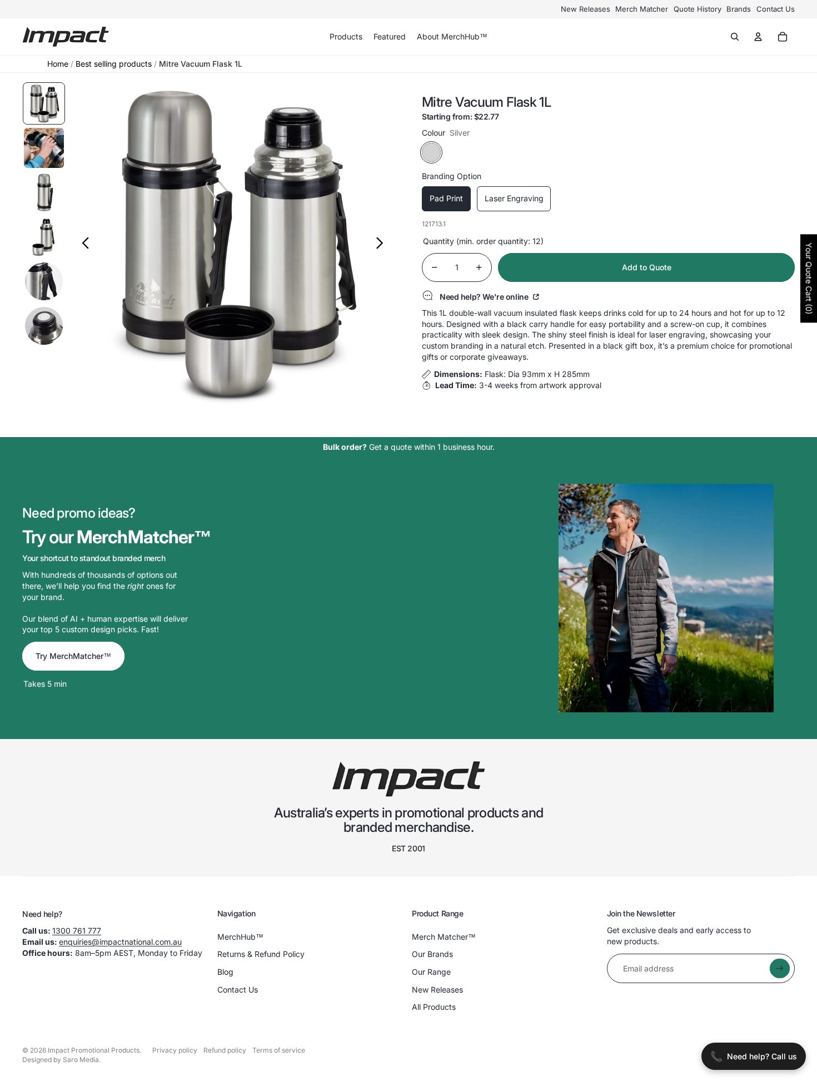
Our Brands (432, 954)
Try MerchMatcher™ (73, 656)
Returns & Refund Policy (261, 954)
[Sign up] (780, 969)
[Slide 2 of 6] (44, 148)
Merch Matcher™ (444, 936)
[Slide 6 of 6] (44, 326)
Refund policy (224, 1050)
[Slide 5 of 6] (44, 281)
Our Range (431, 971)
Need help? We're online (485, 296)
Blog (225, 971)
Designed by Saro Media (60, 1059)
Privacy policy (174, 1050)
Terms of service (278, 1050)
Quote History (697, 8)
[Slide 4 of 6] (44, 237)
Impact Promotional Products (94, 1050)
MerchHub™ (240, 936)
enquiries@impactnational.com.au (120, 941)
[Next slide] (382, 244)
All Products (434, 1006)
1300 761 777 (76, 930)
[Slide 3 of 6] (44, 192)
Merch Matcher (641, 8)
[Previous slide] (82, 244)
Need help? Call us (753, 1056)
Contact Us (775, 8)
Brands (738, 8)
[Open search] (735, 36)
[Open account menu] (758, 36)
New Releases (585, 8)
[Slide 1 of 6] (44, 103)
